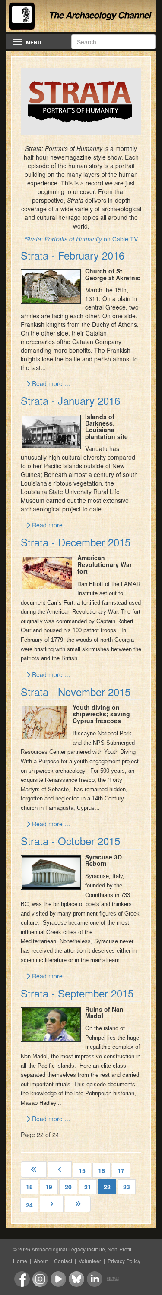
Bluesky (76, 1279)
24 (29, 1205)
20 (68, 1186)
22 (107, 1186)
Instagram (40, 1279)
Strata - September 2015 (77, 992)
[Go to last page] (78, 1204)
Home (20, 1260)
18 (29, 1186)
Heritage (113, 1279)
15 (82, 1170)
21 (87, 1186)
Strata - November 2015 (75, 691)
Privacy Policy (124, 1260)
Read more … (50, 383)
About (41, 1260)
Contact (63, 1260)
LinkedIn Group (94, 1279)
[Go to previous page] (60, 1169)
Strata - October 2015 (70, 840)
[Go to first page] (34, 1169)
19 (48, 1186)
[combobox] (113, 41)
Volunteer (90, 1260)
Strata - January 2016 (70, 400)
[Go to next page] (52, 1204)
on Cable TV (81, 239)
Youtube (58, 1279)
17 (121, 1170)
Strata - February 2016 (72, 255)
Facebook (22, 1279)
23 (126, 1186)
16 (101, 1170)
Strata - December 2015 (75, 541)
